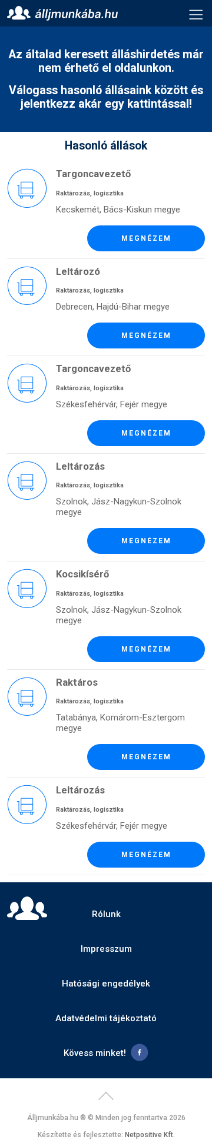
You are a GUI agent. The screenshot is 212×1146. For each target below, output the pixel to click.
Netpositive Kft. (150, 1135)
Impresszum (106, 949)
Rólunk (106, 914)
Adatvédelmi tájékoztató (106, 1018)
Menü (196, 13)
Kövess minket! (95, 1053)
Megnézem (146, 238)
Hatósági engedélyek (106, 983)
